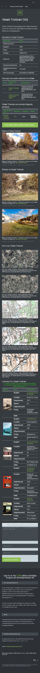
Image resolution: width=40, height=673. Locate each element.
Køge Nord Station (15, 6)
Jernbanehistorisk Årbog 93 (33, 442)
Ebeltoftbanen (31, 419)
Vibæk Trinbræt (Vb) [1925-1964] (14, 96)
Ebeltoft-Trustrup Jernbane (6, 116)
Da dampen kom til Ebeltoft (32, 393)
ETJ (15, 116)
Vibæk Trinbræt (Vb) (14, 88)
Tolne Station (26, 6)
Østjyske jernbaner (30, 499)
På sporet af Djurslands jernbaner (31, 469)
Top (34, 660)
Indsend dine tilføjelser (11, 560)
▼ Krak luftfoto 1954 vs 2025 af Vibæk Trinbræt (19, 125)
